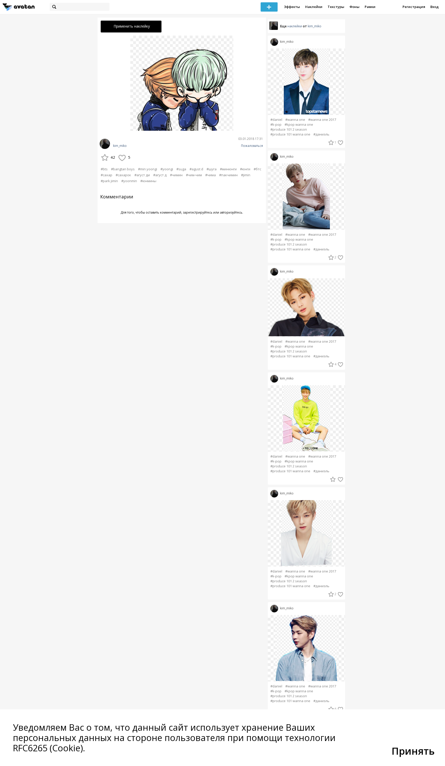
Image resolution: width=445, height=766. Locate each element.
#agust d (196, 169)
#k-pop (275, 124)
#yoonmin (129, 181)
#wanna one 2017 (322, 119)
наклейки (294, 26)
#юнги (245, 169)
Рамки (370, 6)
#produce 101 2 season (288, 129)
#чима (210, 175)
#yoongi (166, 169)
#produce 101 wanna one (290, 134)
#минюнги (228, 169)
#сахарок (123, 175)
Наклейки (313, 6)
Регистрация (414, 6)
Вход (434, 6)
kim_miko (120, 145)
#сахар (106, 175)
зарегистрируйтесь (197, 212)
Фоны (354, 6)
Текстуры (336, 6)
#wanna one (295, 119)
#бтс (257, 169)
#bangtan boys (123, 169)
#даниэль (321, 134)
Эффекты (292, 6)
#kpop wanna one (299, 124)
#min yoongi (147, 169)
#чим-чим (194, 175)
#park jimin (109, 181)
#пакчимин (228, 175)
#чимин (176, 175)
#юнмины (148, 181)
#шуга (212, 169)
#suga (181, 169)
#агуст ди (142, 175)
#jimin (245, 175)
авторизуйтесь (231, 212)
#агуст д (160, 175)
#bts (104, 169)
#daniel (276, 119)
